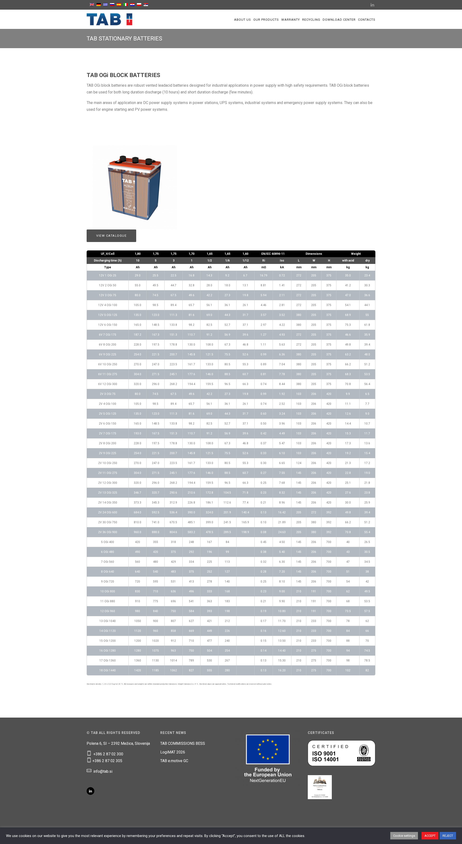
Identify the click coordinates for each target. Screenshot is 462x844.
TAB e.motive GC (174, 761)
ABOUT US (242, 19)
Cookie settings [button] (404, 835)
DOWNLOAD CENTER (339, 19)
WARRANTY (290, 19)
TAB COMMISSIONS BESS (182, 743)
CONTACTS (366, 19)
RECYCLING (311, 19)
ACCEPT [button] (430, 835)
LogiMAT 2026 (172, 752)
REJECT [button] (448, 835)
